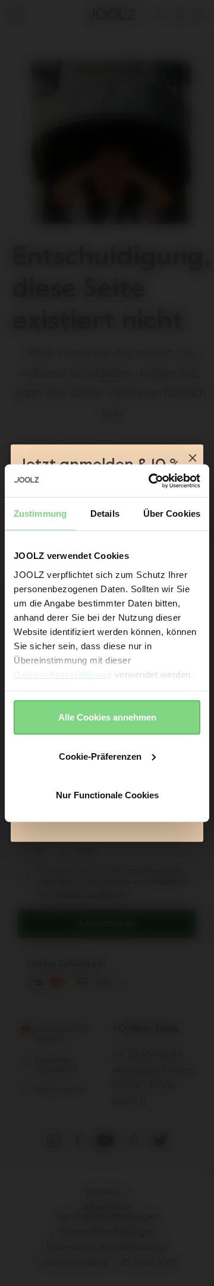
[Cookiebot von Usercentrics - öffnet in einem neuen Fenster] (151, 480)
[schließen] (192, 459)
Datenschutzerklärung (63, 674)
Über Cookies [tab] (171, 513)
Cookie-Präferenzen (100, 756)
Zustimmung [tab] (40, 513)
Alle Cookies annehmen (107, 717)
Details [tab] (104, 513)
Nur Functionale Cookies (107, 795)
